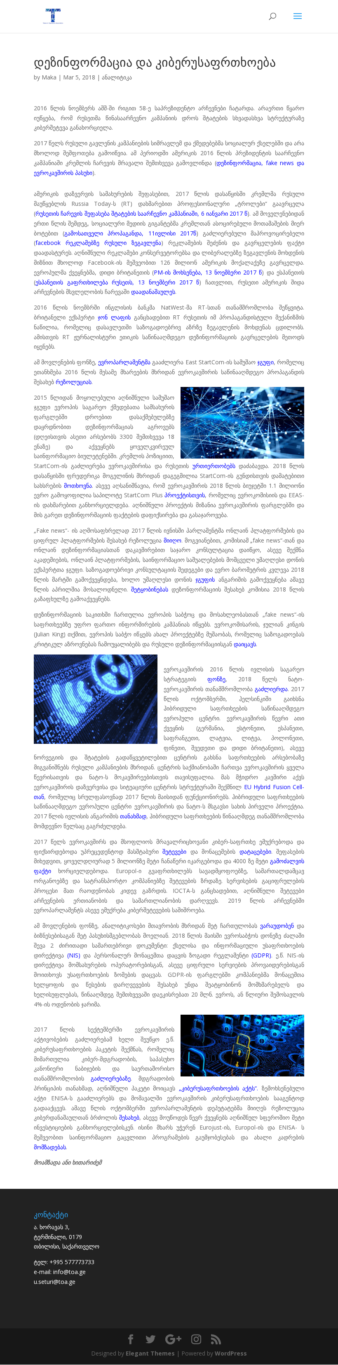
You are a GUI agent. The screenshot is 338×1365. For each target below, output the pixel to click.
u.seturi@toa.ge (54, 1282)
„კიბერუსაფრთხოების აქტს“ (218, 1088)
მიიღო (172, 540)
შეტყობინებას (149, 589)
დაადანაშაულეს (153, 292)
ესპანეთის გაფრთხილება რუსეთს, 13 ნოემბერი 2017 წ (117, 282)
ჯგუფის (205, 579)
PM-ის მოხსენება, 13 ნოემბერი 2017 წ (208, 272)
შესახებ (129, 1117)
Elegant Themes (150, 1353)
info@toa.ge (69, 1272)
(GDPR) (261, 955)
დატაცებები (255, 851)
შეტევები (174, 851)
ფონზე (216, 679)
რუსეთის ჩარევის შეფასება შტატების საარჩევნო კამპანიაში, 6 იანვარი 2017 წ (141, 213)
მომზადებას (50, 1147)
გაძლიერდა (271, 689)
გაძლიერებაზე (111, 1078)
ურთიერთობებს (213, 466)
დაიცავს (245, 644)
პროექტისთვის (184, 495)
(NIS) (73, 955)
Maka (49, 77)
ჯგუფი (265, 362)
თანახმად (133, 816)
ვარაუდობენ (277, 925)
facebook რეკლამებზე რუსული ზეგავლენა (98, 243)
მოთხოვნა (78, 485)
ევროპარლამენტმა (124, 362)
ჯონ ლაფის (114, 317)
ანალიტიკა (117, 77)
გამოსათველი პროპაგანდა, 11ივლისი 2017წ (130, 233)
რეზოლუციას (74, 382)
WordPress (231, 1353)
